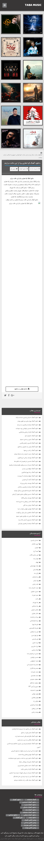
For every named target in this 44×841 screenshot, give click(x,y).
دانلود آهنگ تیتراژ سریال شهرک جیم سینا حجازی (24, 773)
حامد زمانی (36, 584)
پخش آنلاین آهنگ (30, 820)
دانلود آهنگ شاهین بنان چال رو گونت (27, 512)
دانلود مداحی (13, 815)
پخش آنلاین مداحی (30, 823)
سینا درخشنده (34, 617)
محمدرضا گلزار (34, 668)
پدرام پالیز (35, 577)
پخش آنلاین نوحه (30, 828)
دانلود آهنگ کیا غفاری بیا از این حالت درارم (22, 163)
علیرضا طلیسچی (34, 628)
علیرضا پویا (35, 624)
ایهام (37, 562)
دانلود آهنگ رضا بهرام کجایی (30, 472)
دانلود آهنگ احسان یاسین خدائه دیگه (27, 417)
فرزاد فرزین (35, 646)
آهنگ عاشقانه (31, 800)
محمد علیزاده (35, 672)
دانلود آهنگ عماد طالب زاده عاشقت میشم (26, 780)
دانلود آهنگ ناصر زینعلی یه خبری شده (27, 501)
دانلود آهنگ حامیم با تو (32, 436)
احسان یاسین (35, 540)
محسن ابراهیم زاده (33, 654)
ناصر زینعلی (35, 708)
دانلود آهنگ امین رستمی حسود (29, 439)
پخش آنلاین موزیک (30, 825)
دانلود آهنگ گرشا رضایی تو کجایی (29, 432)
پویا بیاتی (36, 580)
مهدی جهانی (35, 694)
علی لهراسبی (35, 635)
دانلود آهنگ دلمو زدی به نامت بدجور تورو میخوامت (23, 758)
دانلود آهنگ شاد (30, 810)
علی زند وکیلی (34, 632)
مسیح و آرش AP (33, 686)
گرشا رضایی (35, 650)
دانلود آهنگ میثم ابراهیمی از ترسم (28, 425)
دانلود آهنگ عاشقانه (29, 812)
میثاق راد (36, 701)
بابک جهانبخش (34, 566)
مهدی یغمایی (35, 697)
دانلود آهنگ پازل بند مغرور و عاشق (28, 447)
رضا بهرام (36, 602)
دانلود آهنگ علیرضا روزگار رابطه (29, 762)
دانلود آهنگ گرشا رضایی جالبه (30, 769)
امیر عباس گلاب (34, 555)
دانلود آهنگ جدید (30, 805)
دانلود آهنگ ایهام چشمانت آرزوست (28, 476)
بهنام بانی (36, 569)
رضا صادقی (35, 606)
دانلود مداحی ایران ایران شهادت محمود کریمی (25, 751)
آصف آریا (36, 551)
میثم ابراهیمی (34, 705)
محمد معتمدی (35, 675)
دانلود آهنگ (22, 169)
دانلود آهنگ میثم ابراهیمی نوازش (28, 523)
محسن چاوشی (35, 657)
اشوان (37, 548)
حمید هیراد (35, 595)
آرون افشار (35, 544)
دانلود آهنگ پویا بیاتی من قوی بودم (28, 421)
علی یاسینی (35, 639)
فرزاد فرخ (36, 643)
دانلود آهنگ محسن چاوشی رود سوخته (27, 428)
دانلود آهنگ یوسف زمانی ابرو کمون (28, 458)
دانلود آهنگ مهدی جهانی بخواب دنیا (28, 509)
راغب (37, 599)
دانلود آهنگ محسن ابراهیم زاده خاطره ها (26, 461)
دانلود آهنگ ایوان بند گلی (31, 505)
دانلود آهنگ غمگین (30, 815)
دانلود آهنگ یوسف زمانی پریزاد (29, 483)
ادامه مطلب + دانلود (20, 389)
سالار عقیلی (35, 613)
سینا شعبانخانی (34, 621)
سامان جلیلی (35, 610)
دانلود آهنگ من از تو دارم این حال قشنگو (26, 776)
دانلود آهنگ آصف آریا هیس (30, 480)
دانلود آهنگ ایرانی (5, 839)
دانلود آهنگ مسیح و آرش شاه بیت (28, 520)
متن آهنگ (19, 818)
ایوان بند (36, 558)
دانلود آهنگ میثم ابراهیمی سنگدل (28, 487)
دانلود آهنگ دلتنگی (29, 807)
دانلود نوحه (32, 818)
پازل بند (36, 573)
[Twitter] (5, 395)
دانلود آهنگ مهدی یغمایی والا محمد (28, 754)
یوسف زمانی (35, 712)
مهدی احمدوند (34, 690)
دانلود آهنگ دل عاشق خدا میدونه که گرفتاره (25, 729)
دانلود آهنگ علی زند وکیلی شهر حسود (27, 516)
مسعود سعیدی (34, 679)
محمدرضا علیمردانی (33, 665)
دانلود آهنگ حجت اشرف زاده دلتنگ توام (26, 454)
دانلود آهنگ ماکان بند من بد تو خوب (28, 740)
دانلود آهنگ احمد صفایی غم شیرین (28, 765)
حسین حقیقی (35, 591)
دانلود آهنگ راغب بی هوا (31, 450)
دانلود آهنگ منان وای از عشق (30, 733)
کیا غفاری (24, 178)
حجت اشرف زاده (34, 588)
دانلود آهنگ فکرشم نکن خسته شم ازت (27, 736)
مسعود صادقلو (34, 683)
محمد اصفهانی (35, 661)
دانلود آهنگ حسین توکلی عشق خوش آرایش (25, 494)
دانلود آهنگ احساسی (29, 802)
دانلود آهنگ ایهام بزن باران (30, 469)
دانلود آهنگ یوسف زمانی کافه (30, 498)
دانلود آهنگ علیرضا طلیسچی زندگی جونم (26, 490)
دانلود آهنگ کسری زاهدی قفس (29, 443)
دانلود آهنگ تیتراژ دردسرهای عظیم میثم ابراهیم (24, 465)
